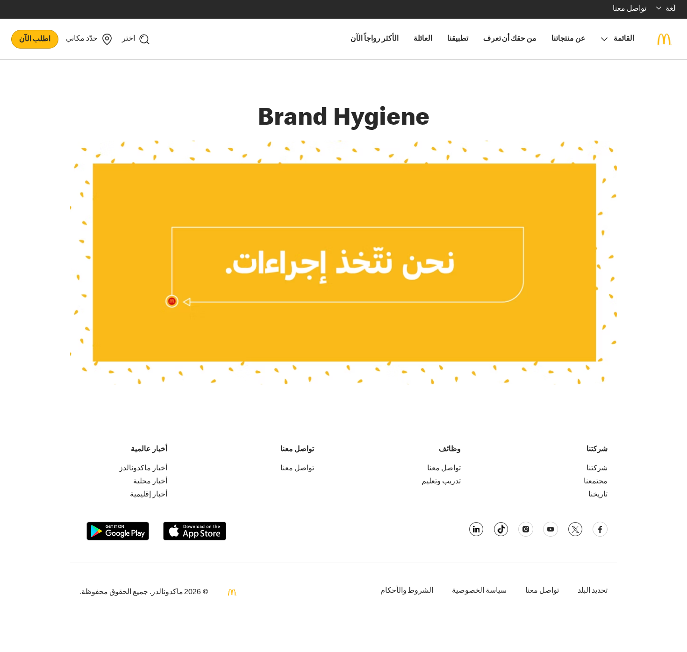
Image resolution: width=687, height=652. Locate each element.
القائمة (624, 39)
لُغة (671, 9)
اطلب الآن (34, 39)
